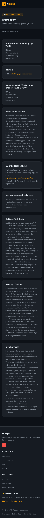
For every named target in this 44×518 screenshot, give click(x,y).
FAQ (3, 464)
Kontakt (5, 468)
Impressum (6, 479)
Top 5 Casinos (7, 460)
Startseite (5, 32)
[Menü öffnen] (39, 4)
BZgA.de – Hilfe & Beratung (12, 501)
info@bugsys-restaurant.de (21, 74)
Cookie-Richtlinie (8, 487)
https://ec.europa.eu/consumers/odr (19, 178)
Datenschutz (7, 483)
